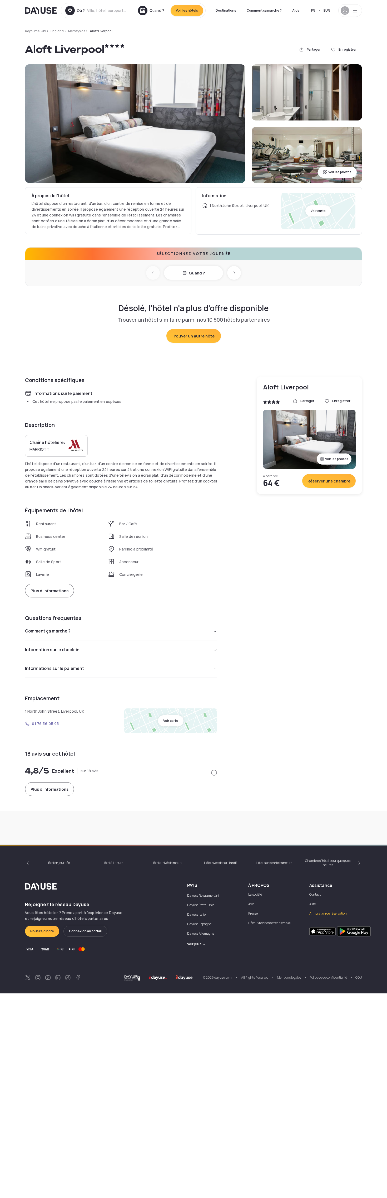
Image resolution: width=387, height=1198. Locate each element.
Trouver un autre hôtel (194, 336)
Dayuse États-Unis (200, 905)
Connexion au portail (85, 931)
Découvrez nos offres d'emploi (269, 923)
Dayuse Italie (196, 914)
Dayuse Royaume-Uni (203, 895)
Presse (253, 913)
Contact (315, 894)
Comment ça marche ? (264, 10)
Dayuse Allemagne (200, 933)
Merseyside (76, 31)
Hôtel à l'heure (113, 863)
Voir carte (318, 211)
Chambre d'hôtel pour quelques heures (327, 862)
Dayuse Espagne (199, 924)
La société (255, 894)
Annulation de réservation (328, 913)
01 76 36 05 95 (45, 723)
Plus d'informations (49, 590)
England (57, 31)
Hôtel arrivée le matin (167, 863)
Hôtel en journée (58, 863)
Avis (251, 904)
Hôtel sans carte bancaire (274, 863)
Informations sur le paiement (54, 668)
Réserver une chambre (328, 481)
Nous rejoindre (42, 931)
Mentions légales (289, 977)
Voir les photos (339, 172)
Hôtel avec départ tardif (220, 863)
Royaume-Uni (35, 31)
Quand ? (197, 273)
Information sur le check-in (52, 650)
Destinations (226, 10)
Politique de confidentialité (328, 977)
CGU (358, 977)
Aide (296, 10)
